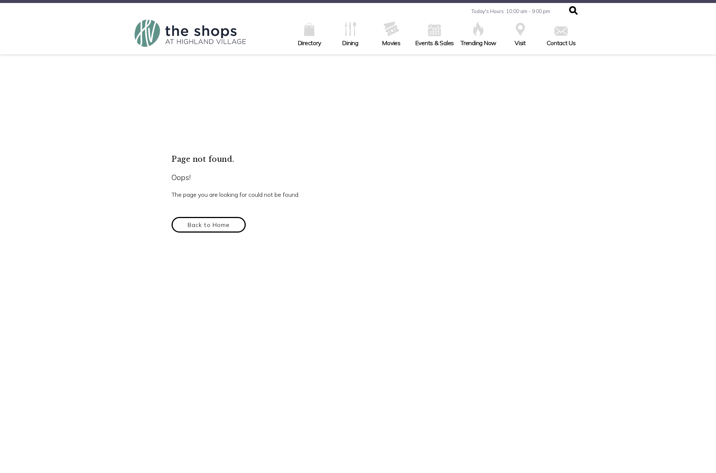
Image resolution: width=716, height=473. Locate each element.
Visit (520, 43)
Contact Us (561, 43)
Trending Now (478, 43)
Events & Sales (434, 43)
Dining (350, 43)
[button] (573, 11)
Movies (391, 43)
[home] (190, 36)
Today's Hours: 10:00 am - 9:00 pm (510, 11)
